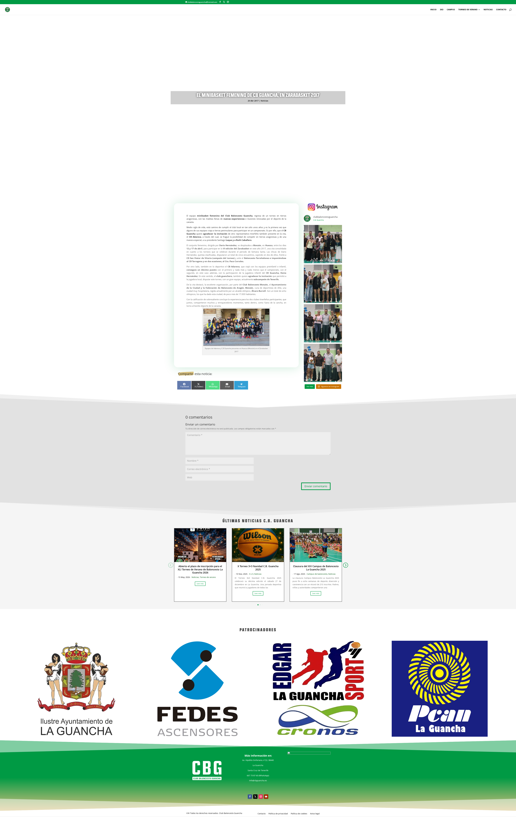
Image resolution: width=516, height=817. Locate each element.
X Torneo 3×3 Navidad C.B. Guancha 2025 (258, 568)
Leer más (200, 583)
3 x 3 (251, 574)
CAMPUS (451, 10)
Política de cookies (299, 813)
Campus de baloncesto (317, 574)
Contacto (262, 813)
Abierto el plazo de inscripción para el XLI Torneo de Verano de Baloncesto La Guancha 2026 (200, 569)
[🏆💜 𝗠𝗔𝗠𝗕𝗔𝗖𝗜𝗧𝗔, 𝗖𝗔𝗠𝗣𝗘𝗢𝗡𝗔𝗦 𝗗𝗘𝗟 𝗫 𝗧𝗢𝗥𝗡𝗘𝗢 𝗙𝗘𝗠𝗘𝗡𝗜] (323, 244)
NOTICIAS (488, 10)
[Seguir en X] (255, 796)
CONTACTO (501, 10)
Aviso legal (315, 813)
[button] (345, 564)
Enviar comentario (315, 486)
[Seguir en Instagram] (261, 796)
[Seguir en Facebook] (250, 796)
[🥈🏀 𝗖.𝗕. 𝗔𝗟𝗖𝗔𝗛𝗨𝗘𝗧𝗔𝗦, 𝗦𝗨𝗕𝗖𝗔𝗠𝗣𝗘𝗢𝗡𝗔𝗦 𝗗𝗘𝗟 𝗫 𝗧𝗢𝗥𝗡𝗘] (323, 284)
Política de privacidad (278, 813)
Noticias (264, 100)
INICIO (433, 10)
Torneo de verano (208, 577)
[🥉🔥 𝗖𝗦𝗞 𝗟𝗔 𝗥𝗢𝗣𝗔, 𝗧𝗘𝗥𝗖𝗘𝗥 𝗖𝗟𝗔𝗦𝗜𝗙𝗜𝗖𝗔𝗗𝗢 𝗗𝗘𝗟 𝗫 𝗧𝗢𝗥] (323, 323)
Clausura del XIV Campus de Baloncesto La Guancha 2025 (316, 568)
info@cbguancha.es (258, 780)
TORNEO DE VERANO (467, 10)
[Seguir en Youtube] (266, 796)
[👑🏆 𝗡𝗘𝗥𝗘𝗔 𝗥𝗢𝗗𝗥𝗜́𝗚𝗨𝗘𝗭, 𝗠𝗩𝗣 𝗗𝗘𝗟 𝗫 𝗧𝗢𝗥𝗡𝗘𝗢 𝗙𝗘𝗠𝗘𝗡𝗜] (323, 363)
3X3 (441, 10)
